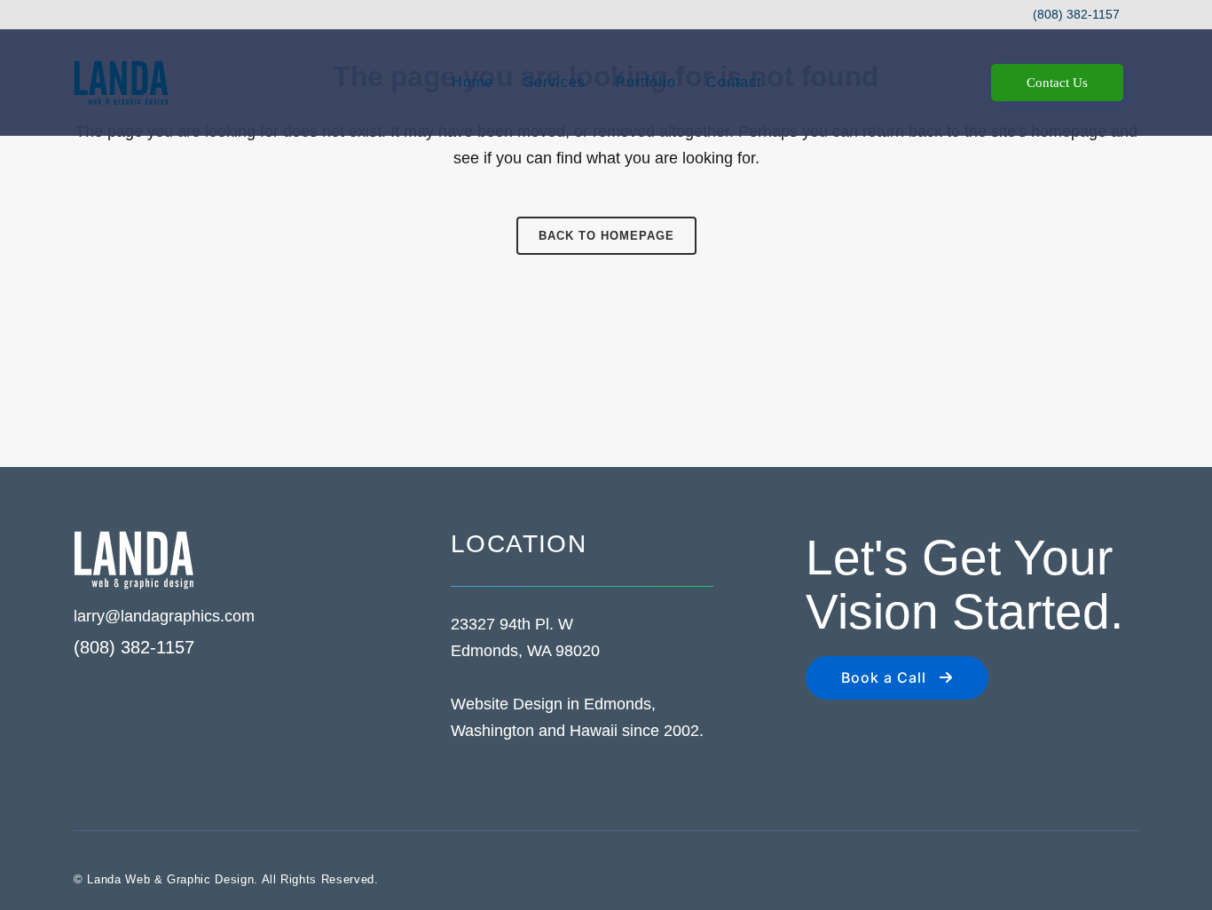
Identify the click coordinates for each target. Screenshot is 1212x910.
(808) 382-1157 (1076, 14)
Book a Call (883, 677)
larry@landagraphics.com (164, 616)
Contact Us (1057, 82)
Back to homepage (606, 235)
